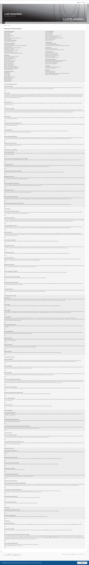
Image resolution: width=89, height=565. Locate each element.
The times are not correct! (8, 46)
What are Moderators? (49, 33)
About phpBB (74, 524)
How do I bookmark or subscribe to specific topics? (53, 61)
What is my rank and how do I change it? (10, 52)
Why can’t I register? (7, 34)
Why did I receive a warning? (9, 65)
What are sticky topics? (8, 79)
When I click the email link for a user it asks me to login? (13, 53)
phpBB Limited (31, 524)
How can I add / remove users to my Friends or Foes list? (54, 49)
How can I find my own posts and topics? (52, 57)
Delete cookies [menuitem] (73, 554)
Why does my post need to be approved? (11, 68)
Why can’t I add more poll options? (9, 60)
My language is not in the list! (9, 48)
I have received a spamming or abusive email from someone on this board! (57, 45)
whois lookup (72, 535)
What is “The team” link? (49, 40)
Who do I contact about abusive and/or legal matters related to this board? (57, 73)
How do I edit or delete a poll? (9, 61)
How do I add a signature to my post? (10, 58)
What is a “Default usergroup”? (50, 39)
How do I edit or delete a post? (9, 57)
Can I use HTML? (7, 73)
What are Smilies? (7, 74)
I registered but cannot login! (9, 35)
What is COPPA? (7, 33)
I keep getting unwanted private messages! (52, 44)
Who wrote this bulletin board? (50, 71)
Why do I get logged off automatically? (10, 40)
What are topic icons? (7, 81)
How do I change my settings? (9, 44)
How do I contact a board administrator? (51, 74)
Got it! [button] (82, 562)
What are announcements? (8, 78)
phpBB (23, 178)
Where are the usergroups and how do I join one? (53, 35)
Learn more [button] (39, 562)
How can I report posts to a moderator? (10, 66)
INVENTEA (15, 555)
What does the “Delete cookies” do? (10, 41)
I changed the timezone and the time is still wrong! (12, 47)
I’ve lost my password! (7, 39)
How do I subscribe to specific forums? (51, 62)
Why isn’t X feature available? (50, 72)
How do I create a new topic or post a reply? (11, 56)
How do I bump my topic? (8, 69)
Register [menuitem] (79, 2)
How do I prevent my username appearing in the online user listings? (15, 45)
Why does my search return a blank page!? (52, 55)
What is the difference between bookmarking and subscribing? (55, 60)
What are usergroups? (49, 34)
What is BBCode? (7, 72)
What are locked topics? (8, 80)
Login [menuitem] (84, 2)
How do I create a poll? (8, 59)
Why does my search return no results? (51, 54)
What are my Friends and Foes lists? (51, 48)
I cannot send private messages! (50, 43)
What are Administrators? (49, 32)
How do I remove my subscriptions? (51, 63)
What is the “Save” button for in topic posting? (11, 67)
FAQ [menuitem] (3, 22)
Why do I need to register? (8, 32)
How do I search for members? (50, 56)
